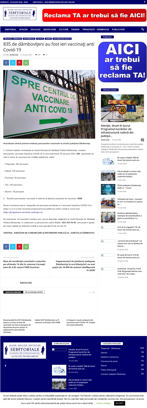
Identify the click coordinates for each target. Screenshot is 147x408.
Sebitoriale (14, 55)
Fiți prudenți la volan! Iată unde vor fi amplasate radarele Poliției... (129, 174)
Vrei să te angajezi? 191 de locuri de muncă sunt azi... (129, 228)
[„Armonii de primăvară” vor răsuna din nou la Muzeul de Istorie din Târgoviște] (108, 245)
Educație (35, 29)
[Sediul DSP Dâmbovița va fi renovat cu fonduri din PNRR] (49, 307)
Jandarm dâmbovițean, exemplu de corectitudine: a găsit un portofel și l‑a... (129, 216)
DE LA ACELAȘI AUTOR (33, 292)
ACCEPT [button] (119, 403)
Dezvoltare (49, 29)
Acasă (5, 36)
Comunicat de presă (109, 361)
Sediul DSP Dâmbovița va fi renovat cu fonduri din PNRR (47, 321)
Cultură (63, 29)
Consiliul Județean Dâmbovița (113, 374)
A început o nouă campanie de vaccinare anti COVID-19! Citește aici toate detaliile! (80, 322)
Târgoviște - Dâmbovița (12, 39)
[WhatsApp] (26, 63)
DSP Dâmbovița (15, 36)
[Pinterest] (19, 63)
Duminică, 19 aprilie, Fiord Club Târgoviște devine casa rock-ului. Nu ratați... (129, 271)
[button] (142, 29)
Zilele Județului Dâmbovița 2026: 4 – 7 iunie (129, 186)
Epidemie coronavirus (110, 357)
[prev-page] (90, 292)
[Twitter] (13, 63)
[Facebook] (144, 2)
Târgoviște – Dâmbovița (95, 29)
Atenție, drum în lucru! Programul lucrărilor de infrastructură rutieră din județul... (117, 131)
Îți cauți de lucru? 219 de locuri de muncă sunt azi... (129, 256)
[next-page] (93, 292)
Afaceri (23, 29)
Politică (40, 39)
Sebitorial (10, 29)
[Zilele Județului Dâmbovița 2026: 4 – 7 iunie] (108, 189)
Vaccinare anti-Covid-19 (62, 39)
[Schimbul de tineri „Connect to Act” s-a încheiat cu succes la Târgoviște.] (108, 203)
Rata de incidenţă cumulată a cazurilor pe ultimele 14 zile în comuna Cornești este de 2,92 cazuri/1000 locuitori (24, 264)
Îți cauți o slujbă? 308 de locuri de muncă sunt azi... (129, 158)
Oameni (75, 29)
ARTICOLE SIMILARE (13, 292)
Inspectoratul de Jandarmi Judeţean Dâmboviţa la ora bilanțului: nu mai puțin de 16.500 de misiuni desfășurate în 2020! (74, 266)
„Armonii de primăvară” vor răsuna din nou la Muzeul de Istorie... (130, 243)
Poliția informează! (108, 370)
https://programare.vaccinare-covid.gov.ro (23, 212)
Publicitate (118, 29)
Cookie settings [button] (103, 403)
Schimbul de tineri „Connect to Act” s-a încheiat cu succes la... (129, 202)
